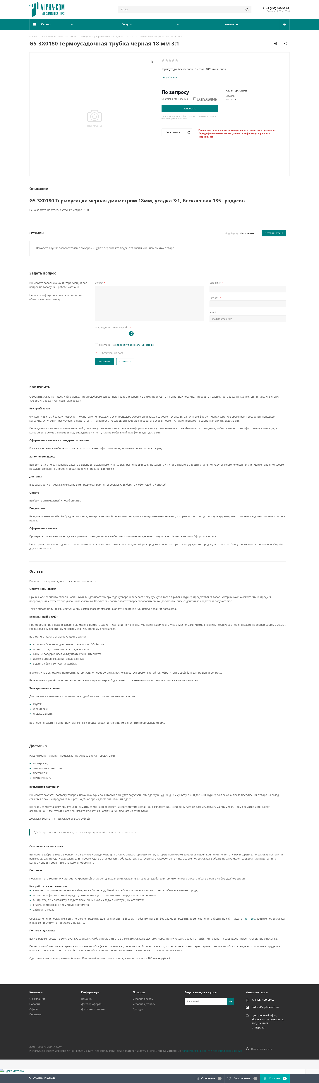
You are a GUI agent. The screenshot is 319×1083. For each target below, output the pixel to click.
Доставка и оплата (93, 1009)
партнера (249, 918)
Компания (36, 992)
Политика (35, 1014)
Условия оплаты (143, 999)
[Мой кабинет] (284, 24)
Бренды (138, 1009)
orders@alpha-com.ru (265, 1007)
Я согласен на (126, 344)
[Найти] (247, 9)
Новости (34, 1004)
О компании (37, 999)
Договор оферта (91, 1004)
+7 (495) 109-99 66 (277, 8)
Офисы (33, 1009)
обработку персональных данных (134, 344)
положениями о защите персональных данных (212, 1051)
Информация (90, 992)
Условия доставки (144, 1004)
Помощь (86, 999)
